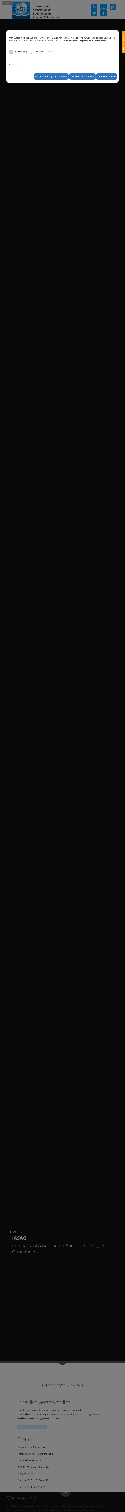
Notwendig (20, 51)
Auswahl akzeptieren (82, 76)
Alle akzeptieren (107, 76)
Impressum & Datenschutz (123, 42)
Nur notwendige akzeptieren (51, 76)
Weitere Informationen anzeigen (23, 64)
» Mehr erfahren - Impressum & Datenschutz (83, 40)
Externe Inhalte (45, 51)
